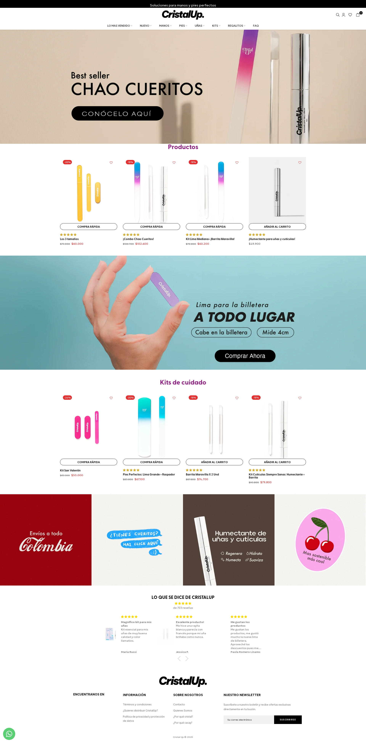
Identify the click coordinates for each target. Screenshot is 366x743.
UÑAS (198, 25)
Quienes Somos (182, 710)
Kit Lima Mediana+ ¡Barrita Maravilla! (210, 239)
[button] (180, 658)
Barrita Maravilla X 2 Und (202, 474)
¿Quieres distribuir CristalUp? (140, 710)
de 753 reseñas (183, 607)
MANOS (164, 25)
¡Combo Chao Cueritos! (138, 239)
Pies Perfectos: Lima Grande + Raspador (149, 474)
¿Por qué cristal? (183, 716)
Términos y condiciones (137, 704)
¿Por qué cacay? (182, 723)
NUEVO (144, 25)
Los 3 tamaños (69, 239)
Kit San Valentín (70, 471)
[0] (358, 15)
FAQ (256, 25)
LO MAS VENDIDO (118, 25)
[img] (183, 603)
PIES (182, 25)
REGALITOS (235, 25)
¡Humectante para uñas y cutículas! (272, 239)
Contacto (179, 704)
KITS (215, 25)
